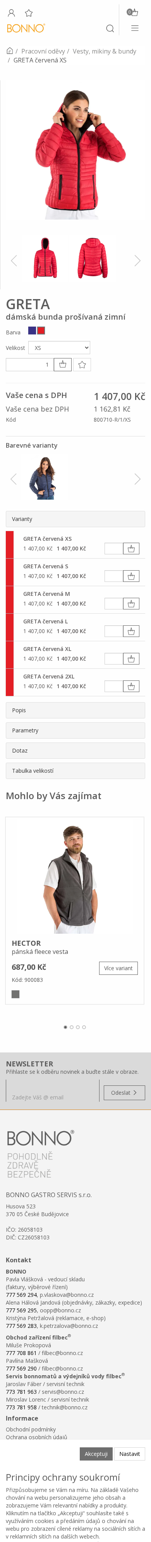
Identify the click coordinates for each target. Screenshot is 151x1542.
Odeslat (121, 1092)
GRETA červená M (46, 593)
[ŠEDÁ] (15, 994)
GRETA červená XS (47, 538)
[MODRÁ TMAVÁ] (32, 330)
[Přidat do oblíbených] (82, 364)
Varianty (22, 519)
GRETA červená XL (47, 648)
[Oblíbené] (29, 12)
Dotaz (19, 750)
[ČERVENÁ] (41, 330)
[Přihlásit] (11, 12)
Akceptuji (96, 1453)
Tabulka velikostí (32, 770)
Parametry (25, 730)
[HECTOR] (75, 875)
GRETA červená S (45, 566)
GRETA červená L (45, 621)
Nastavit (129, 1453)
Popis (19, 710)
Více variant (118, 968)
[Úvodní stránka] (10, 51)
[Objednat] (131, 548)
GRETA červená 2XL (48, 676)
